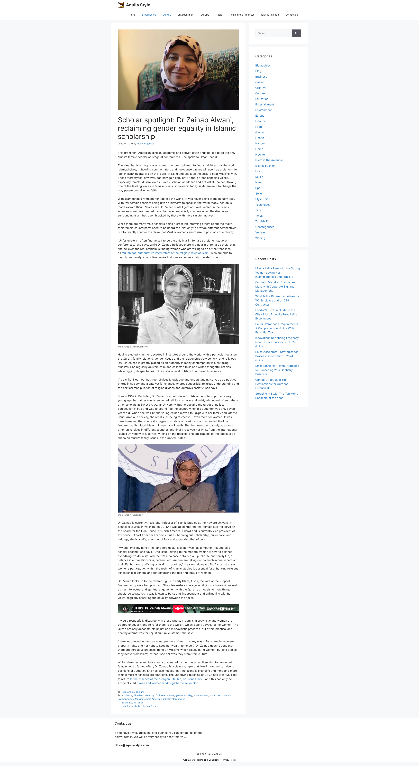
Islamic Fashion (270, 14)
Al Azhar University (144, 695)
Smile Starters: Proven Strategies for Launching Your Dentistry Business (277, 370)
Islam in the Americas (242, 14)
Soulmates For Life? (132, 702)
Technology (262, 204)
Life (257, 171)
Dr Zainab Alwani (165, 695)
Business (261, 76)
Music (259, 176)
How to (260, 154)
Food (258, 126)
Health (219, 14)
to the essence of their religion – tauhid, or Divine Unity (166, 679)
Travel (259, 215)
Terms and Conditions (208, 759)
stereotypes (178, 699)
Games (260, 132)
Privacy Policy (229, 759)
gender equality (183, 695)
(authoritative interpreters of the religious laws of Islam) (173, 253)
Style (258, 193)
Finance (260, 121)
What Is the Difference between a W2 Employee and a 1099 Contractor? (277, 300)
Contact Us (189, 759)
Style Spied (262, 199)
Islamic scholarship (220, 695)
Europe (205, 14)
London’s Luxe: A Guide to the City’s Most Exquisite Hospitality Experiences (276, 314)
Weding (260, 238)
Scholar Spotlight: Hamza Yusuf (139, 706)
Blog (258, 71)
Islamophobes (126, 699)
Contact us (291, 14)
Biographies (149, 14)
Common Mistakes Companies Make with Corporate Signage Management (275, 286)
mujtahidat (129, 253)
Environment (263, 110)
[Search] (296, 33)
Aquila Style (138, 4)
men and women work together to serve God (168, 683)
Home (132, 14)
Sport (259, 188)
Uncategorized (265, 227)
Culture (167, 14)
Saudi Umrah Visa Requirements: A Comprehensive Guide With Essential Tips (277, 328)
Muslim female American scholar (153, 699)
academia (127, 695)
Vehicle (260, 232)
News (259, 182)
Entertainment (186, 14)
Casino (259, 82)
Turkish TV (262, 221)
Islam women (201, 695)
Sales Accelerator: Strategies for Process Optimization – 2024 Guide (276, 356)
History (260, 143)
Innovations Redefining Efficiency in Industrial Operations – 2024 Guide (277, 342)
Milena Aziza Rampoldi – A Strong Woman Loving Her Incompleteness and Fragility (277, 272)
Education (261, 99)
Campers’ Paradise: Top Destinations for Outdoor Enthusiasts (271, 384)
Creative (260, 87)
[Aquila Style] (121, 5)
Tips (258, 210)
